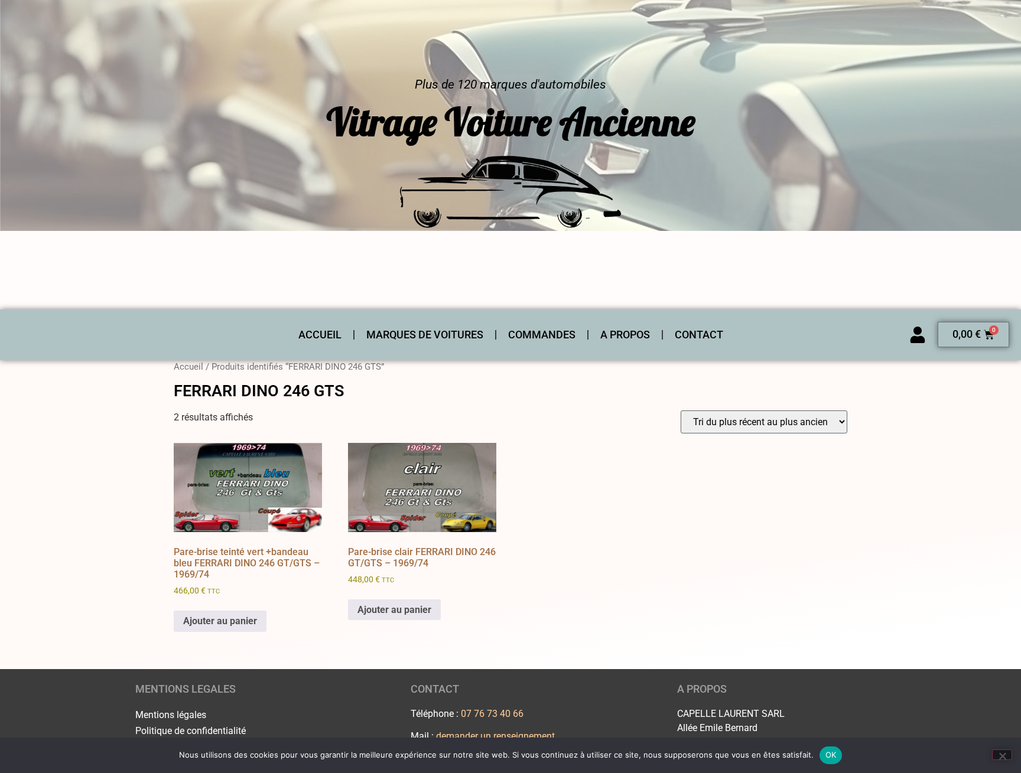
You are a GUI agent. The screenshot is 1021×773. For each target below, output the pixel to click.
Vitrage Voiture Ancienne (511, 121)
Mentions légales (170, 714)
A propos (625, 335)
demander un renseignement (495, 736)
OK (831, 754)
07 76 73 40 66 (492, 713)
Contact (699, 335)
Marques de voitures (424, 335)
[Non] (1002, 754)
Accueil (320, 335)
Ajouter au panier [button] (220, 621)
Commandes (541, 335)
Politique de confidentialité (190, 730)
